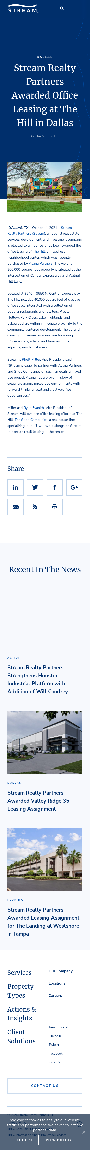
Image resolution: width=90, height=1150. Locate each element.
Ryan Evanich (34, 407)
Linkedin (55, 1036)
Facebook (56, 1053)
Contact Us (45, 1086)
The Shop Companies (31, 419)
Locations (57, 983)
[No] (83, 1132)
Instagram (56, 1062)
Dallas (45, 57)
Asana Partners (41, 263)
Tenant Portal (58, 1027)
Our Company (61, 971)
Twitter (54, 1045)
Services (20, 972)
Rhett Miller (31, 359)
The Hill (39, 251)
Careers (55, 995)
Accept (24, 1140)
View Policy (59, 1140)
